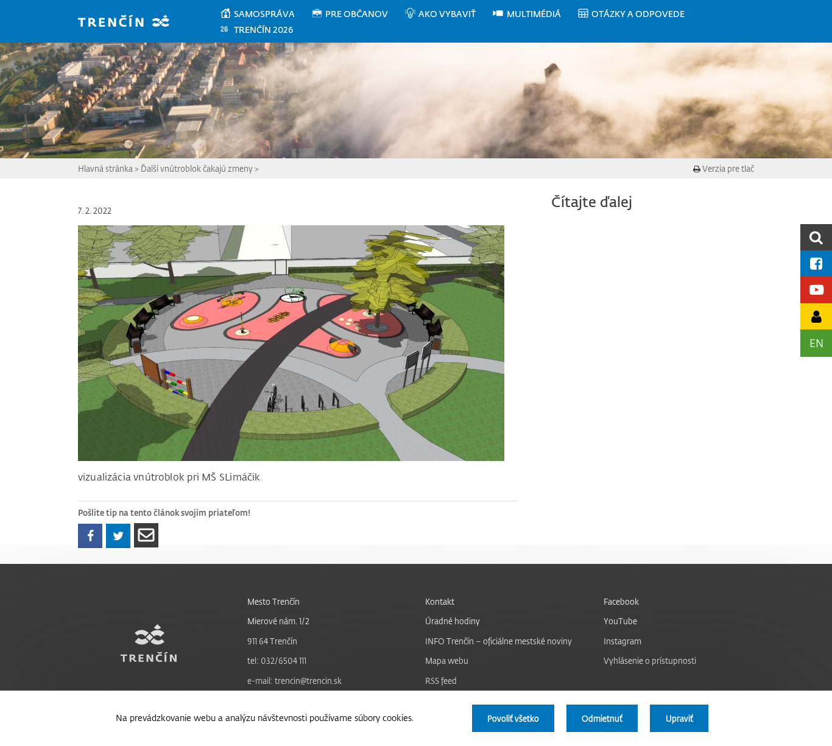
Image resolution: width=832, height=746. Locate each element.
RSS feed (441, 680)
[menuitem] (265, 14)
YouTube (620, 621)
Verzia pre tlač (727, 168)
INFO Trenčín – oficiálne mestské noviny (498, 641)
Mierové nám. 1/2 (278, 621)
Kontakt (439, 601)
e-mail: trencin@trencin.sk (294, 680)
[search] (816, 237)
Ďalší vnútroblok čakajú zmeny (197, 168)
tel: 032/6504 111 (276, 660)
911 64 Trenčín (272, 641)
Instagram (622, 641)
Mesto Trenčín (273, 601)
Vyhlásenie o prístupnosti (650, 660)
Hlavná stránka (105, 168)
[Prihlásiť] (816, 316)
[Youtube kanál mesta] (816, 289)
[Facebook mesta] (816, 263)
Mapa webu (446, 660)
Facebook (621, 601)
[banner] (129, 22)
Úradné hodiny (452, 621)
